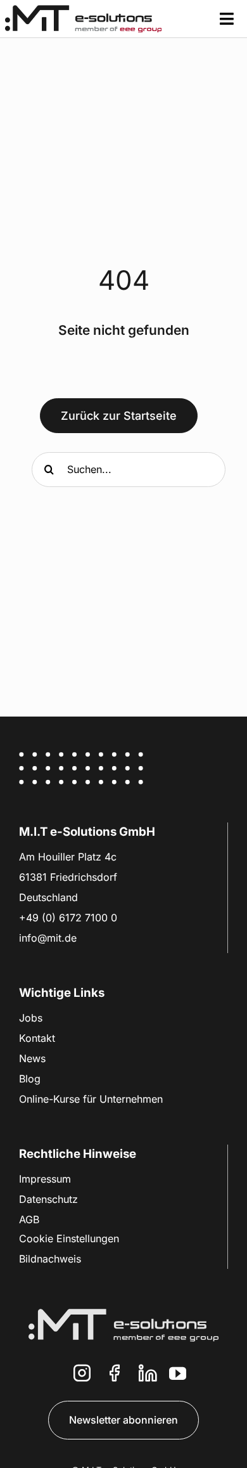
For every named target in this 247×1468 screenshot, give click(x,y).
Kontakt (37, 1038)
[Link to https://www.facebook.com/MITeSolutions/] (115, 1373)
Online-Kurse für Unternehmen (91, 1099)
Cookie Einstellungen (69, 1238)
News (32, 1058)
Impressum (45, 1178)
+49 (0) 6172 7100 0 (68, 917)
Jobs (30, 1017)
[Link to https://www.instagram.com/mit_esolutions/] (82, 1373)
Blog (30, 1078)
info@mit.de (48, 938)
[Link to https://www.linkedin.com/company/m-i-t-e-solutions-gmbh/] (147, 1373)
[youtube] (177, 1373)
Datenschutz (48, 1199)
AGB (29, 1219)
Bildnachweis (50, 1258)
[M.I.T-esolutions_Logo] (83, 10)
